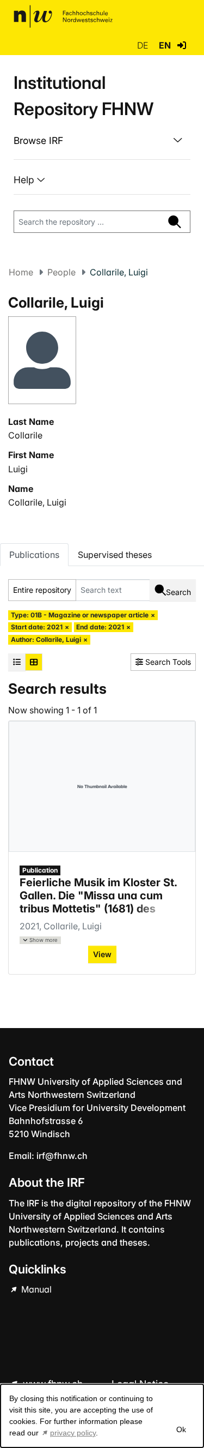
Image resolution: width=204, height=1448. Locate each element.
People (61, 272)
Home (21, 272)
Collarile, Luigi (37, 502)
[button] (181, 45)
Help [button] (25, 179)
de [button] (143, 45)
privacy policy (73, 1432)
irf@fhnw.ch (62, 1155)
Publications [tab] (34, 554)
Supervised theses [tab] (115, 554)
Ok (180, 1429)
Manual (35, 1289)
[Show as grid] (33, 662)
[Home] (63, 16)
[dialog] (102, 1416)
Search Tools (167, 661)
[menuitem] (102, 140)
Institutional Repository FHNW (83, 95)
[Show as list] (17, 662)
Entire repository (42, 589)
